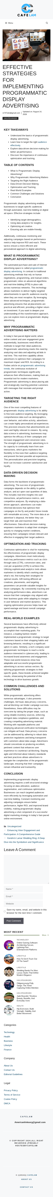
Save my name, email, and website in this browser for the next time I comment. (27, 911)
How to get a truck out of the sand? (27, 960)
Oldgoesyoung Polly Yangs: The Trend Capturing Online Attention (27, 985)
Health (7, 1036)
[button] (46, 23)
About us (26, 1179)
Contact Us (9, 1070)
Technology (9, 1032)
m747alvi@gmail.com (11, 113)
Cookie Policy (10, 1099)
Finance (7, 1049)
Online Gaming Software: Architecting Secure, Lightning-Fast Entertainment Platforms (27, 946)
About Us (8, 1065)
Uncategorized (10, 118)
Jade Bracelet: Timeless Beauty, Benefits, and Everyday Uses (27, 998)
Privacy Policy (11, 1090)
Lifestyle (8, 1045)
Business (8, 1041)
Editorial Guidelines (13, 1074)
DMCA (7, 1103)
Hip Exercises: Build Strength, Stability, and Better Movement (26, 1011)
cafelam (32, 1175)
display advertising (27, 410)
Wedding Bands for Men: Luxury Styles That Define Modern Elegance (27, 972)
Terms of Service (12, 1095)
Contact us (26, 1187)
